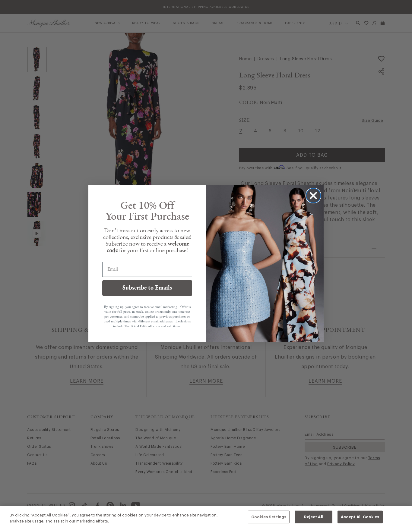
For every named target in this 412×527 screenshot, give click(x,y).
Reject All (313, 516)
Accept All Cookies (360, 516)
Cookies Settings (268, 516)
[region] (206, 516)
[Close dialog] (313, 195)
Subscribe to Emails (147, 288)
